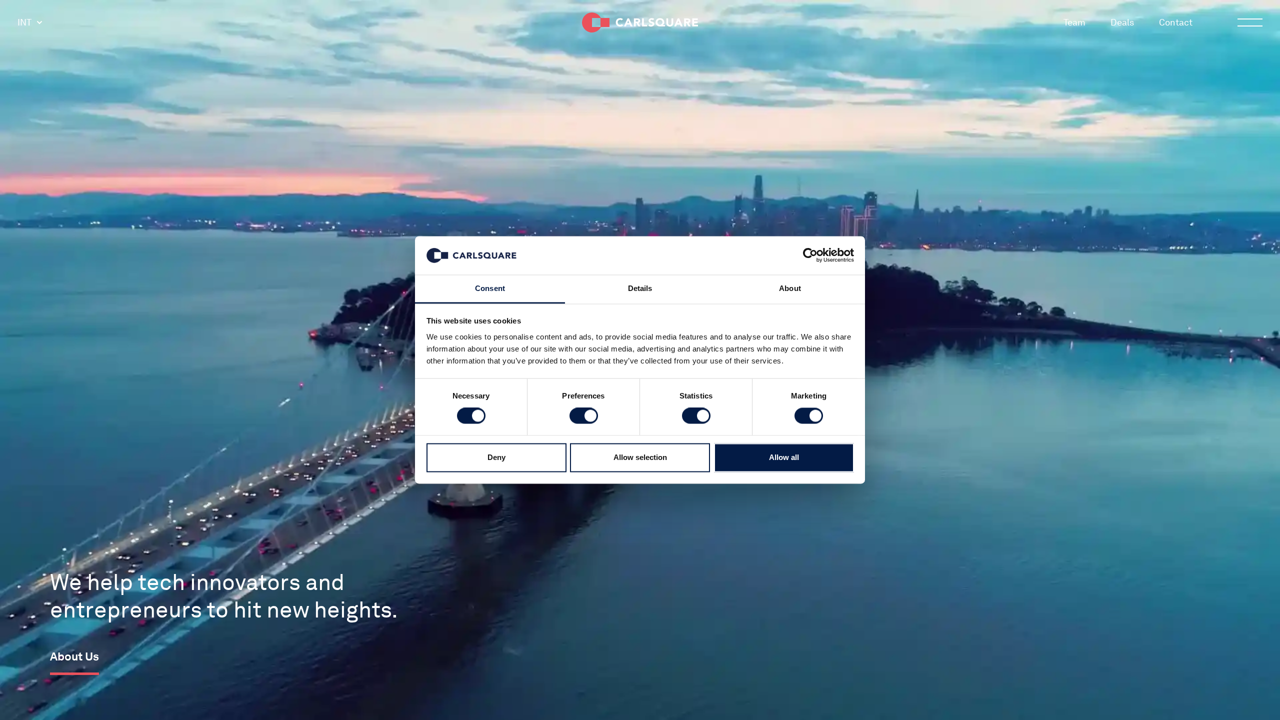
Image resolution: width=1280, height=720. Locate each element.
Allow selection (640, 457)
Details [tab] (640, 288)
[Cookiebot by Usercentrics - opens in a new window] (810, 255)
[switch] (584, 416)
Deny (497, 457)
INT (25, 22)
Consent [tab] (490, 288)
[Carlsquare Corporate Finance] (640, 22)
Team (1075, 22)
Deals (1122, 22)
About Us (74, 657)
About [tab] (790, 288)
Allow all (784, 457)
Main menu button (1250, 22)
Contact (1175, 22)
